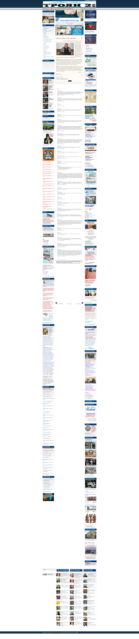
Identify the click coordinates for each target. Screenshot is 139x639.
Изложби (92, 542)
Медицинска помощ (89, 48)
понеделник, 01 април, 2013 (61, 158)
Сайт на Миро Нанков (47, 486)
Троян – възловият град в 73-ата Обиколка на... (51, 99)
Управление (68, 632)
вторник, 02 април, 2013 (61, 194)
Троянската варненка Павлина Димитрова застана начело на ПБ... (78, 574)
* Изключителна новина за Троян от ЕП (48, 440)
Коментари (63, 632)
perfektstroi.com (88, 263)
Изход (73, 632)
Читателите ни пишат (47, 47)
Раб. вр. (90, 543)
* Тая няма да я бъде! (46, 411)
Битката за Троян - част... (77, 611)
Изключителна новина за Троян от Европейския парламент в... (91, 601)
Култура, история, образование (48, 39)
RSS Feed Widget (48, 70)
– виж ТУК (89, 19)
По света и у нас (46, 36)
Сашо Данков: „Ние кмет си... (51, 92)
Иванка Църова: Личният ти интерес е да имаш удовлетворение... (64, 580)
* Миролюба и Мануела (46, 396)
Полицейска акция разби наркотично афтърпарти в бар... (91, 590)
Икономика (45, 33)
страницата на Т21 (48, 144)
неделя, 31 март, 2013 (60, 101)
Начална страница (69, 303)
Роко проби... (89, 617)
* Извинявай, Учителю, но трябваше (48, 429)
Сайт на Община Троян (47, 483)
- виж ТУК (52, 185)
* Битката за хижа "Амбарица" (47, 455)
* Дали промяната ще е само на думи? (48, 398)
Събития (93, 543)
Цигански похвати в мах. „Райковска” (66, 38)
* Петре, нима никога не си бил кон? (48, 408)
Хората (90, 489)
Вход (58, 632)
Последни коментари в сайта (48, 52)
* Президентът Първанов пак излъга (48, 417)
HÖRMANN (90, 234)
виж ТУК (53, 188)
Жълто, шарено (46, 48)
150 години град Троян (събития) (89, 505)
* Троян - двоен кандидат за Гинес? (48, 405)
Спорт (44, 44)
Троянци (45, 43)
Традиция (45, 51)
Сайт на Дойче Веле (46, 480)
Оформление (71, 632)
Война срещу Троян (46, 438)
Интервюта (45, 29)
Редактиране (66, 632)
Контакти (92, 492)
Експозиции (93, 489)
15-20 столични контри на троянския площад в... (51, 105)
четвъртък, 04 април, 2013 (61, 256)
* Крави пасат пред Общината (47, 401)
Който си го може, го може (47, 40)
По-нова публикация (60, 303)
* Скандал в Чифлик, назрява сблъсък (48, 450)
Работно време (88, 492)
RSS (75, 632)
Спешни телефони (88, 51)
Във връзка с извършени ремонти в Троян (63, 79)
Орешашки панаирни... (50, 80)
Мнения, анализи (46, 28)
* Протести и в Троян (46, 457)
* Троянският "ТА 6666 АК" (46, 432)
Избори (45, 32)
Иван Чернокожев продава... (65, 606)
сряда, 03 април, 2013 (60, 230)
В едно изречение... (63, 601)
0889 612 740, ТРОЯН (90, 118)
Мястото (87, 489)
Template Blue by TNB (54, 632)
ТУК (45, 179)
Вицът (44, 55)
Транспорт (87, 45)
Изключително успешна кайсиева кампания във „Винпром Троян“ (48, 14)
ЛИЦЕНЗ (77, 632)
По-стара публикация (78, 303)
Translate (49, 119)
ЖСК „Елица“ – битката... (77, 585)
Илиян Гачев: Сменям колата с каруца (62, 78)
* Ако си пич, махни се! (46, 394)
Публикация (60, 632)
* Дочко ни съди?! (45, 427)
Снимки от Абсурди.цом (47, 491)
